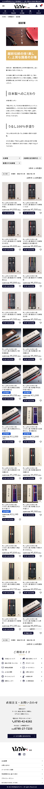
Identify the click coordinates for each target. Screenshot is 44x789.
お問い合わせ (30, 672)
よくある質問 (8, 672)
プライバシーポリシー (8, 778)
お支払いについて (10, 658)
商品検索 (13, 13)
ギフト (30, 13)
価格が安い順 (21, 174)
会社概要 (4, 761)
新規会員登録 (9, 667)
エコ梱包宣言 (30, 681)
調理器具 (11, 17)
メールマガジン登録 (7, 769)
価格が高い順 (31, 174)
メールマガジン (30, 667)
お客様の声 (29, 676)
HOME (4, 17)
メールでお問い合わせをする (22, 736)
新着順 (13, 174)
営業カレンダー (9, 681)
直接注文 (38, 13)
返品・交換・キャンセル (11, 663)
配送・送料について (31, 658)
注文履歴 (22, 13)
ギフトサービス (30, 663)
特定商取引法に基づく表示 (9, 774)
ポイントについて (10, 676)
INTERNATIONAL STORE (10, 782)
